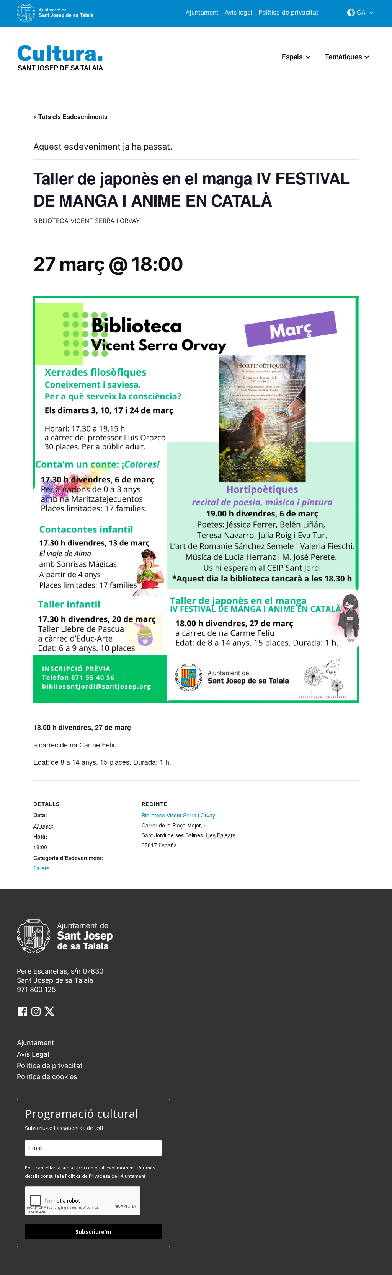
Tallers (41, 868)
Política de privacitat (288, 12)
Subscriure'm (93, 1231)
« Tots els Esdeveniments (70, 116)
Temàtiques (343, 57)
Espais (292, 57)
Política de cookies (47, 1077)
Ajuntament (202, 12)
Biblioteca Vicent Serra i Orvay (178, 815)
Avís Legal (33, 1054)
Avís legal (238, 12)
